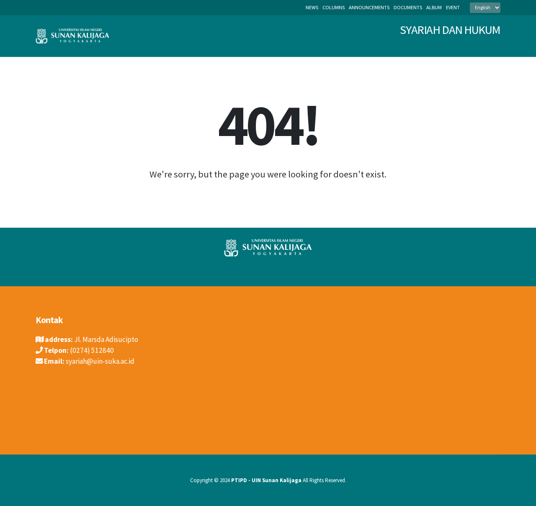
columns (333, 7)
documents (408, 7)
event (453, 7)
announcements (369, 7)
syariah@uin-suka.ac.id (100, 361)
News (312, 7)
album (434, 7)
